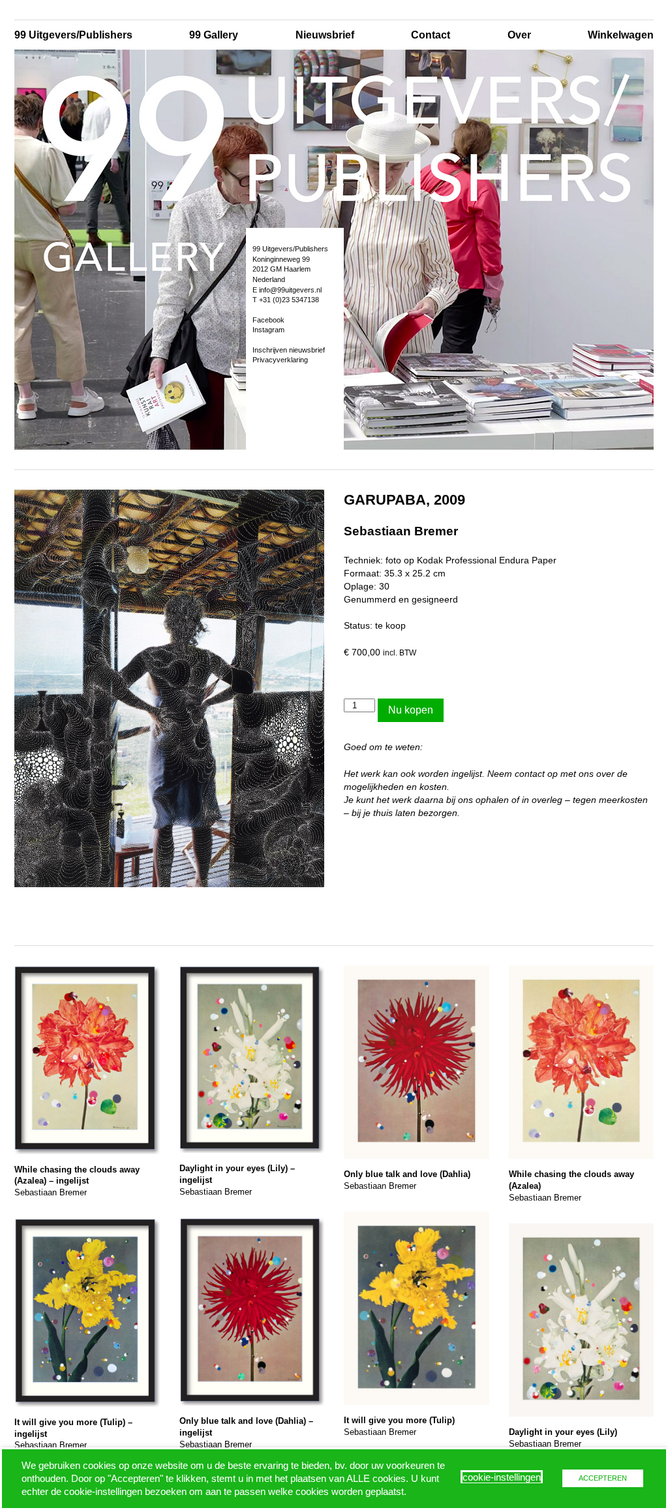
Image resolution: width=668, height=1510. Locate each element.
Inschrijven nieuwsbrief (288, 350)
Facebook (268, 320)
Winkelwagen (621, 34)
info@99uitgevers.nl (290, 290)
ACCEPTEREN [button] (603, 1478)
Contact (430, 34)
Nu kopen (410, 710)
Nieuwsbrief (325, 34)
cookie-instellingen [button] (502, 1477)
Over (519, 34)
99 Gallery (213, 34)
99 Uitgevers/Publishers (73, 34)
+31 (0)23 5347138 (289, 300)
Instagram (268, 330)
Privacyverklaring (280, 360)
